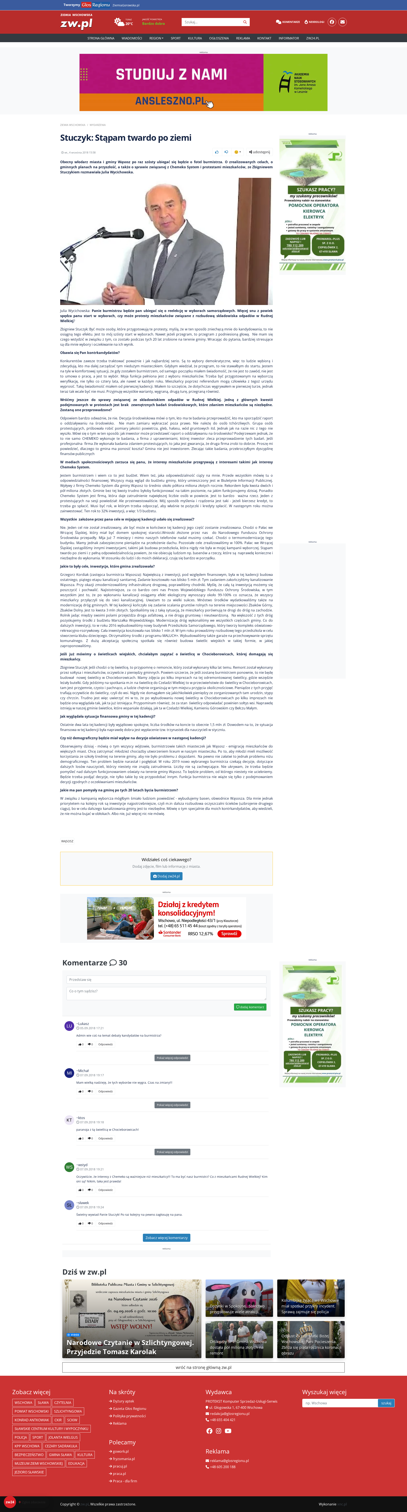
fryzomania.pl (124, 1458)
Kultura (195, 38)
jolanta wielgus (63, 1437)
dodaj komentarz (251, 1007)
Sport (176, 38)
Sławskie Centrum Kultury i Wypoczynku (51, 1428)
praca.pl (119, 1473)
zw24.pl (312, 38)
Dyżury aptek (123, 1401)
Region (155, 38)
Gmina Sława (60, 1454)
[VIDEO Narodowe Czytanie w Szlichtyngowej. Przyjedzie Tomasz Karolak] (131, 1318)
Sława (43, 1402)
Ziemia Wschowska (72, 125)
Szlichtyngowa (68, 1411)
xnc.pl (342, 1504)
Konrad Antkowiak (32, 1420)
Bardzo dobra (153, 23)
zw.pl (84, 1504)
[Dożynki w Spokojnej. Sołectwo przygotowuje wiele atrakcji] (239, 1297)
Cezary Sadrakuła (61, 1446)
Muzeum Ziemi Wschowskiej (39, 1463)
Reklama (243, 38)
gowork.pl (121, 1451)
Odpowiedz (105, 1044)
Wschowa (23, 1402)
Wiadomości (132, 38)
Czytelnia (62, 1402)
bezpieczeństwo (29, 1454)
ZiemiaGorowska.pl (126, 5)
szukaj (386, 1403)
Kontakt (264, 38)
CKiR (58, 1420)
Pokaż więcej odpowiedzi (172, 1058)
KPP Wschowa (27, 1446)
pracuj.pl (120, 1466)
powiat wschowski (32, 1411)
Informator (289, 38)
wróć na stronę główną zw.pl (203, 1367)
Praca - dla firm (125, 1481)
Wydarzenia (98, 125)
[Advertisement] (312, 611)
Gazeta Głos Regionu (129, 1408)
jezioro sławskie (29, 1472)
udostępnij (261, 152)
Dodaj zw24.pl (169, 876)
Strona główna (101, 38)
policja (21, 1437)
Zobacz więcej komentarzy (167, 1237)
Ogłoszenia (219, 38)
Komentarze (291, 22)
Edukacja (76, 1463)
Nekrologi (316, 22)
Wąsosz (67, 841)
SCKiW (72, 1420)
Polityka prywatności (129, 1416)
